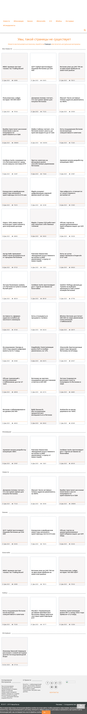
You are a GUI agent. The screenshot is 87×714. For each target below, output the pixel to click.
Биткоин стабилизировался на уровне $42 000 (14, 410)
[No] (49, 712)
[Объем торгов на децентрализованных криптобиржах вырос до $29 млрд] (72, 215)
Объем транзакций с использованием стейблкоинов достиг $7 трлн (13, 381)
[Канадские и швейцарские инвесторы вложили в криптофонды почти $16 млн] (14, 183)
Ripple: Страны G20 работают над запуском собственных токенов (43, 224)
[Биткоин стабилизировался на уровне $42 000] (14, 402)
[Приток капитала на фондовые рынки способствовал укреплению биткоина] (43, 152)
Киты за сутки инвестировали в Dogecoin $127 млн (71, 255)
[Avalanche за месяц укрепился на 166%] (72, 402)
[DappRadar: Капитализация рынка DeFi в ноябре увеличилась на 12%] (43, 339)
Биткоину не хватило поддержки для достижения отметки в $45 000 (43, 380)
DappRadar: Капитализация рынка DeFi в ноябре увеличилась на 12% (42, 349)
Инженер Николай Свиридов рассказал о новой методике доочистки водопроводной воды (15, 653)
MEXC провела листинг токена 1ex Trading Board (13, 67)
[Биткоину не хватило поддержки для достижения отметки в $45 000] (43, 370)
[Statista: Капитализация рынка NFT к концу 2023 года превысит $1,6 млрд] (72, 603)
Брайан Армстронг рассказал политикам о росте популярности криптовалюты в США (15, 131)
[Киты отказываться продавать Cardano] (43, 308)
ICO (50, 21)
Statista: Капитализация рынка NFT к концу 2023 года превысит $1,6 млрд (72, 612)
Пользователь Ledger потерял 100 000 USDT (12, 99)
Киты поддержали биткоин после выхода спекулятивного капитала (71, 131)
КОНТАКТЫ (54, 692)
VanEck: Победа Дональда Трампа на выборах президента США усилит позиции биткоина (71, 287)
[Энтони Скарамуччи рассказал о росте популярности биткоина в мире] (72, 370)
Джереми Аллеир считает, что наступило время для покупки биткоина (42, 99)
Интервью (70, 21)
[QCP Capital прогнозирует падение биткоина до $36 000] (43, 59)
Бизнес (30, 21)
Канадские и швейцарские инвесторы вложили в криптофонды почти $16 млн (15, 193)
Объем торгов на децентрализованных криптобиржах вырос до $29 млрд (71, 225)
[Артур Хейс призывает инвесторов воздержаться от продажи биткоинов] (14, 246)
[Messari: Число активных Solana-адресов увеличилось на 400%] (72, 90)
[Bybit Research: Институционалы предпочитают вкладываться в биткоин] (43, 402)
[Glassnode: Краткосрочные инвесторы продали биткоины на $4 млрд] (72, 339)
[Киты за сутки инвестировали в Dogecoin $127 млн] (72, 246)
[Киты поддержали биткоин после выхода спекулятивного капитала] (72, 121)
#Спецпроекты (9, 25)
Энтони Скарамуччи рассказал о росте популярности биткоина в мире (70, 381)
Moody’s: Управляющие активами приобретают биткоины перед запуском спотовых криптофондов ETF (42, 614)
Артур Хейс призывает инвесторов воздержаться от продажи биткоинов (14, 255)
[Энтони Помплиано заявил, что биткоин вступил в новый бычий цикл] (14, 277)
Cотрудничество (70, 704)
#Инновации (19, 21)
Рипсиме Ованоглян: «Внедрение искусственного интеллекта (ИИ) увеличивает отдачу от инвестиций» (43, 257)
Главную (47, 44)
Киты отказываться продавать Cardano (39, 317)
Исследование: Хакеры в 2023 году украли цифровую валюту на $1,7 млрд (14, 349)
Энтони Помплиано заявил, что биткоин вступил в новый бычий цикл (15, 286)
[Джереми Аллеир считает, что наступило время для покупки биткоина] (43, 90)
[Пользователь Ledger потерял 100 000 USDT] (14, 90)
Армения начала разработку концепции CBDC (71, 161)
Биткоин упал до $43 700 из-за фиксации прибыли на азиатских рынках (71, 68)
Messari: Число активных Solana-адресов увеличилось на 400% (72, 99)
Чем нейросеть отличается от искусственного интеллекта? (71, 193)
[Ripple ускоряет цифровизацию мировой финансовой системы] (43, 183)
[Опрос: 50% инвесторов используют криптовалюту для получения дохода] (14, 215)
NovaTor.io (15, 704)
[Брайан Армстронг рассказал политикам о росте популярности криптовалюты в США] (14, 121)
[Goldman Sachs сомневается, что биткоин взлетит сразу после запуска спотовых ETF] (14, 152)
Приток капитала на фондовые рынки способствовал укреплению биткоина (42, 162)
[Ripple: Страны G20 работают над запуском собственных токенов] (43, 215)
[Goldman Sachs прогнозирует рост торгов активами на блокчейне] (43, 277)
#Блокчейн (41, 21)
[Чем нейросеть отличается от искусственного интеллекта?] (72, 183)
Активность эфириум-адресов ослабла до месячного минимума (12, 318)
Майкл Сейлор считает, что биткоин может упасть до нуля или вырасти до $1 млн (42, 131)
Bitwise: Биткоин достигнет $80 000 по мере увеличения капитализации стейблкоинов (71, 318)
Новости (6, 21)
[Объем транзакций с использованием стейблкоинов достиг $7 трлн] (14, 370)
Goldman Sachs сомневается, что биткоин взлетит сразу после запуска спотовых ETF (14, 162)
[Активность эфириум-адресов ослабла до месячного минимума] (14, 308)
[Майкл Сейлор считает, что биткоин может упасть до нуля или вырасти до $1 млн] (43, 121)
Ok (44, 712)
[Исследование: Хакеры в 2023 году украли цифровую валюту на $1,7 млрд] (14, 339)
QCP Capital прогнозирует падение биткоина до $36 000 (42, 68)
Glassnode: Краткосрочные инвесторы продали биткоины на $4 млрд (71, 349)
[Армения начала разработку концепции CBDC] (72, 152)
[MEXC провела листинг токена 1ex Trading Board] (14, 59)
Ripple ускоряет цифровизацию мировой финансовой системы (41, 193)
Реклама (59, 704)
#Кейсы (59, 21)
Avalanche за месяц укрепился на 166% (68, 410)
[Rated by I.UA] (70, 682)
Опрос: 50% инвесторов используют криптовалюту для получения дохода (14, 224)
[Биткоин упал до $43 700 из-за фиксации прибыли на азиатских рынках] (72, 59)
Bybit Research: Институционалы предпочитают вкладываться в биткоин (41, 412)
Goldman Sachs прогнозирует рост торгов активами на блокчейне (43, 286)
